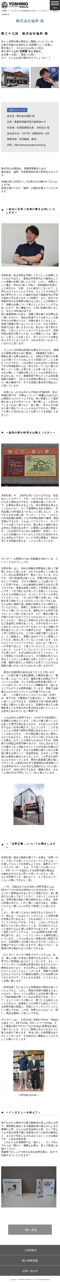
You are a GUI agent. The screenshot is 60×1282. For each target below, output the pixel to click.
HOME (4, 10)
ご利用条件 (30, 1250)
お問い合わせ (30, 1271)
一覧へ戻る (30, 1229)
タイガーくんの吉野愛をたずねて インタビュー (30, 10)
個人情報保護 (30, 1260)
